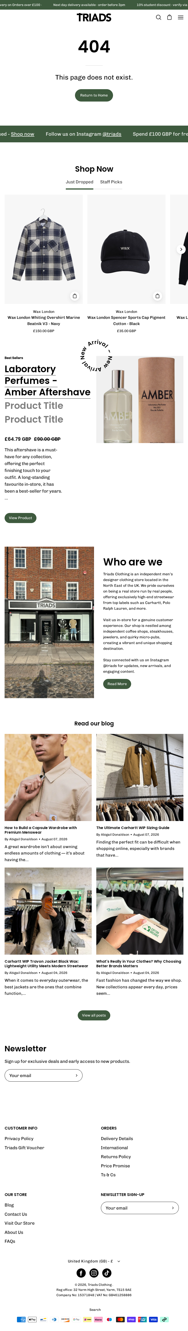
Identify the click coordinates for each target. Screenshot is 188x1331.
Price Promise (115, 1165)
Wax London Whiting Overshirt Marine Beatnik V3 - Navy (44, 320)
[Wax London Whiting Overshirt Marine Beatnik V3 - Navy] (74, 296)
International (114, 1147)
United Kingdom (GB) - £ (90, 1261)
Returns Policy (116, 1156)
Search (95, 1310)
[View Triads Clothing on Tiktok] (106, 1273)
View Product (20, 518)
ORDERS (109, 1128)
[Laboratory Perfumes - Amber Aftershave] (139, 399)
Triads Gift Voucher (24, 1147)
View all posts (94, 1015)
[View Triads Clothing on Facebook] (81, 1273)
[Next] (181, 249)
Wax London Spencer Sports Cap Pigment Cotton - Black (126, 320)
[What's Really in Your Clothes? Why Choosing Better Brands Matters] (139, 911)
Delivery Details (117, 1138)
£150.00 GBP (43, 331)
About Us (14, 1232)
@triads (92, 134)
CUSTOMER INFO (21, 1128)
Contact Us (16, 1214)
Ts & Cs (108, 1174)
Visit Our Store (20, 1223)
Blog (9, 1205)
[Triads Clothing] (94, 17)
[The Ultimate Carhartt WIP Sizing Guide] (139, 777)
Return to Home (94, 95)
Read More (117, 684)
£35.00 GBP (126, 331)
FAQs (10, 1241)
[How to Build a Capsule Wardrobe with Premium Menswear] (48, 777)
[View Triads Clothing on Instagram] (94, 1273)
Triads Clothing (100, 1285)
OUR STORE (16, 1194)
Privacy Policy (19, 1138)
